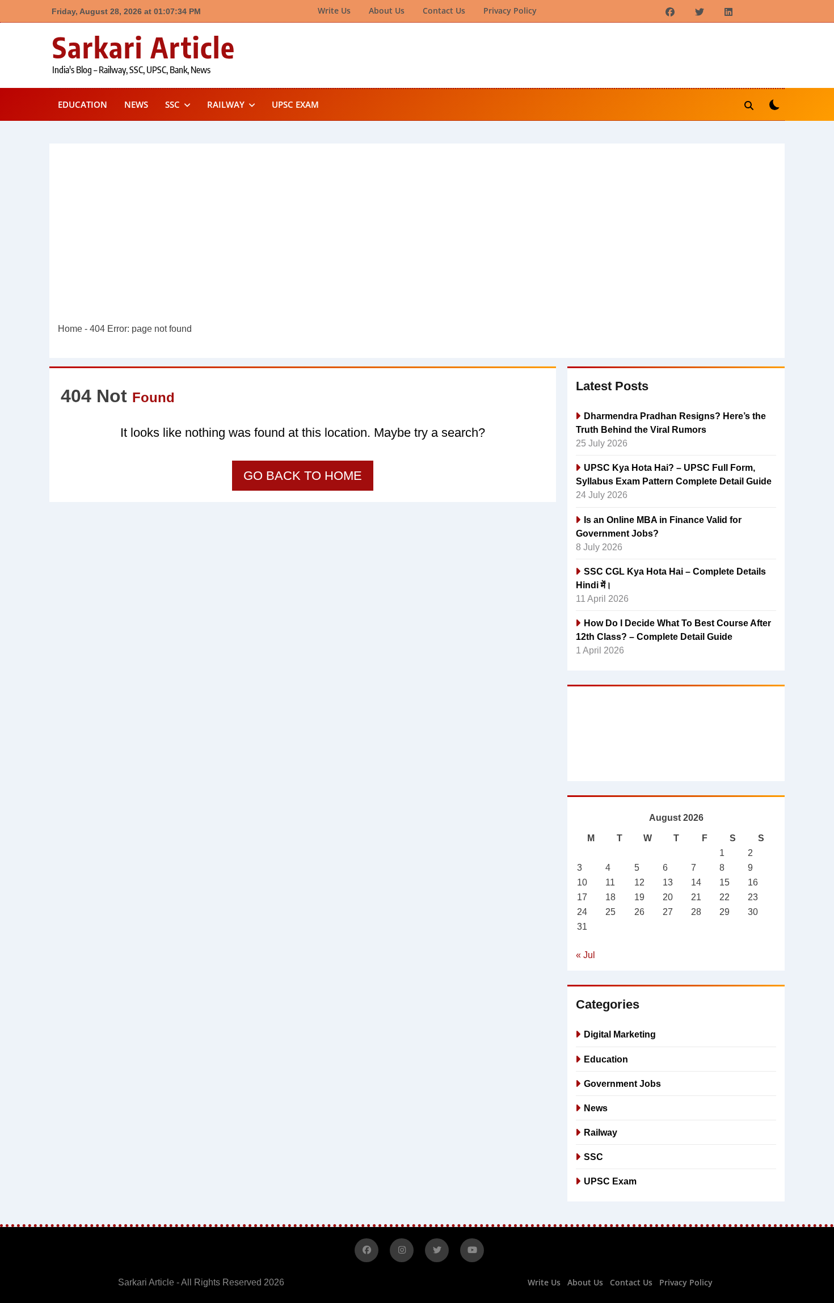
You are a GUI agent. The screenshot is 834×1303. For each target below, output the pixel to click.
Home (70, 329)
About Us (387, 10)
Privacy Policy (510, 10)
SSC (172, 104)
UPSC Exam (295, 104)
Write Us (334, 10)
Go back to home (302, 476)
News (136, 104)
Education (82, 104)
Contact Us (444, 10)
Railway (226, 104)
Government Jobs (622, 1083)
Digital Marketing (620, 1034)
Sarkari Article (143, 47)
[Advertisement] (417, 237)
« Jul (585, 955)
